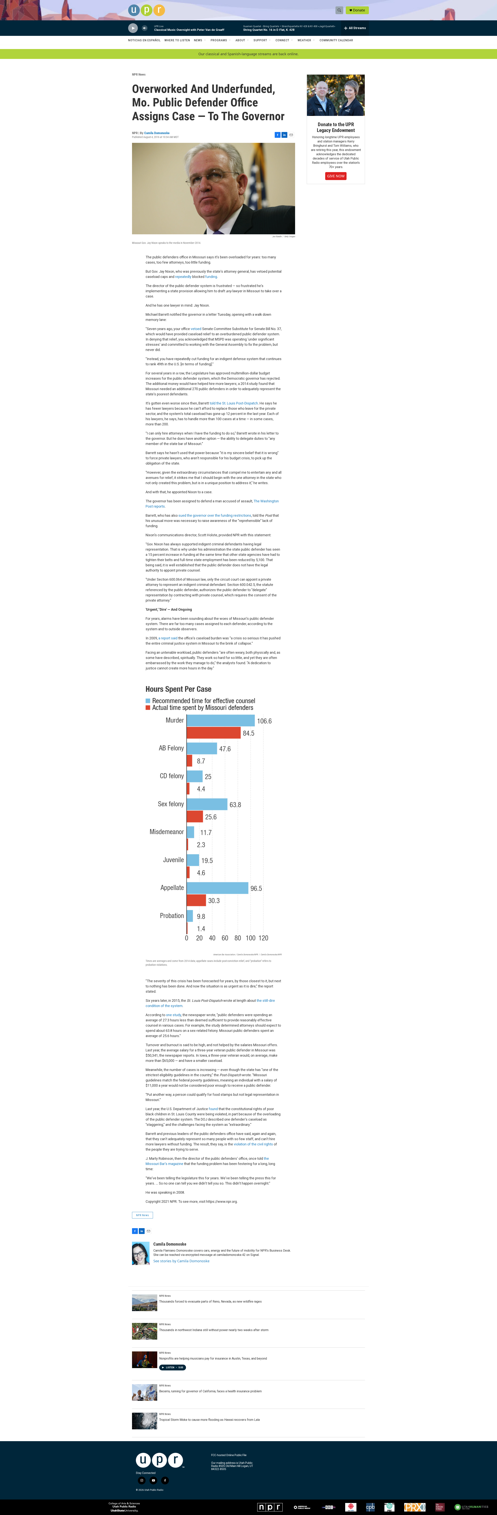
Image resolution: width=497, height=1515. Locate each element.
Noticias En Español (144, 40)
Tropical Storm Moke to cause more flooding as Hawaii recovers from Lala (209, 1420)
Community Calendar (336, 40)
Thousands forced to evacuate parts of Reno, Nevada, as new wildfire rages (210, 1301)
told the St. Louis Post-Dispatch (234, 403)
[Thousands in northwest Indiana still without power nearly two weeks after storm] (144, 1331)
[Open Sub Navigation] (205, 40)
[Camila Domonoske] (140, 1253)
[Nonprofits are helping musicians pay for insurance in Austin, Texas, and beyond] (144, 1359)
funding (211, 277)
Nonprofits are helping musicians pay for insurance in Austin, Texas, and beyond (213, 1358)
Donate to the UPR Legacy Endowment (336, 127)
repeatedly (183, 277)
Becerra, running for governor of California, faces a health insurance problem (210, 1391)
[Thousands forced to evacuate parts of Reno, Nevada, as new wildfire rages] (144, 1302)
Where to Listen (177, 40)
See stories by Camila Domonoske (181, 1261)
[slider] (150, 28)
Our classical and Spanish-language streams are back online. (248, 54)
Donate (359, 10)
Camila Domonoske (156, 133)
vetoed (196, 329)
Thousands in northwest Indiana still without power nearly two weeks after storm (213, 1330)
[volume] (144, 28)
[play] (133, 28)
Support (260, 40)
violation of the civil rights (253, 1144)
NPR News (139, 74)
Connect (282, 40)
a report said (167, 638)
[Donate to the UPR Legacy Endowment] (336, 95)
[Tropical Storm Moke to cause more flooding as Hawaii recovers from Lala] (144, 1421)
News (198, 40)
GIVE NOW (336, 176)
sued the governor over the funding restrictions (214, 515)
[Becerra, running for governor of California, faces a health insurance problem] (144, 1392)
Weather (304, 40)
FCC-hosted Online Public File (229, 1455)
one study (173, 1015)
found (213, 1109)
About (240, 40)
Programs (219, 40)
